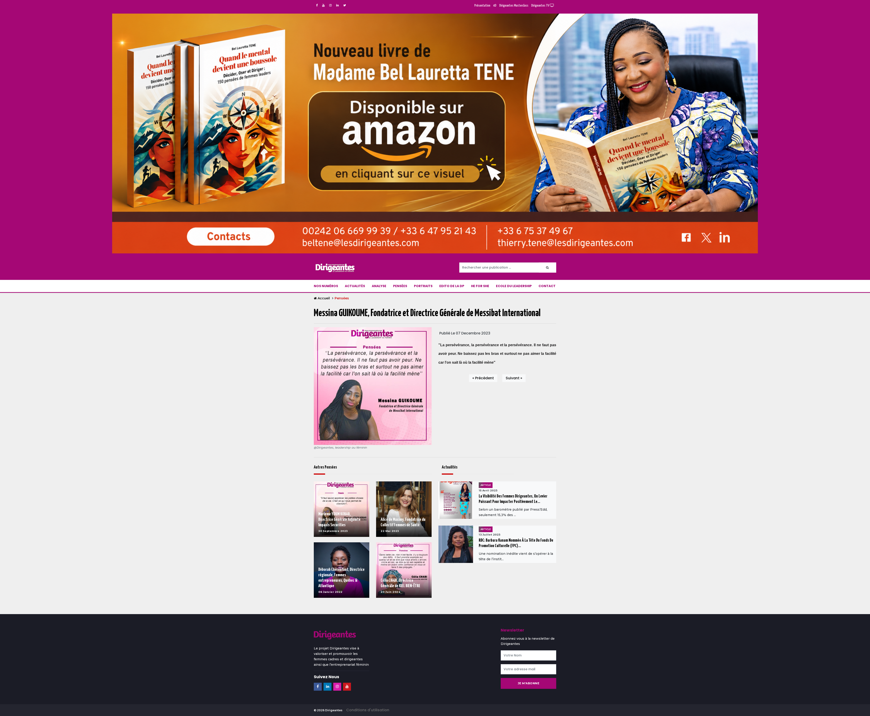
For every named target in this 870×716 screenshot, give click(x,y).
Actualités (355, 286)
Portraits (423, 286)
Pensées (400, 286)
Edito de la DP (451, 286)
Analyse (379, 286)
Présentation (482, 5)
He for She (480, 286)
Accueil (324, 298)
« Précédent (483, 378)
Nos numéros (326, 286)
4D (494, 5)
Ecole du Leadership (514, 286)
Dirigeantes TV (540, 5)
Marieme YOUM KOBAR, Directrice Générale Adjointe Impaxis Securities (339, 519)
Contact (547, 286)
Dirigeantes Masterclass (513, 5)
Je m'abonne (528, 683)
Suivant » (514, 378)
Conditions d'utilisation (367, 710)
